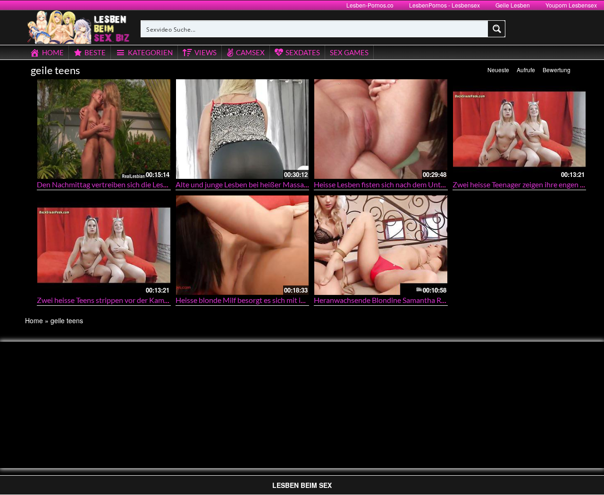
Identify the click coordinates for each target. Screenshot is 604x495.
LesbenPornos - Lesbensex (444, 5)
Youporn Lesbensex (571, 5)
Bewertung (556, 70)
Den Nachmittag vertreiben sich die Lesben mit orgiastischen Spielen (147, 184)
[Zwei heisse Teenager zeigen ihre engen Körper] (520, 129)
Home (34, 320)
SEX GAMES (349, 52)
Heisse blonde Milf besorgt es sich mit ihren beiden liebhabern (276, 299)
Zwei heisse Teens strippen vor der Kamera (106, 299)
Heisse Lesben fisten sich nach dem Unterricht (388, 184)
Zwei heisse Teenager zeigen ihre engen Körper (528, 184)
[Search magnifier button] (497, 29)
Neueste (498, 70)
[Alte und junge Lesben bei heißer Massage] (243, 129)
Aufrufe (526, 70)
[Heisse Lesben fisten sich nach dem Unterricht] (381, 129)
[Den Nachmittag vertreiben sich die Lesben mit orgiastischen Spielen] (104, 129)
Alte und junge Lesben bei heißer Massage (243, 184)
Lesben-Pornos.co (370, 5)
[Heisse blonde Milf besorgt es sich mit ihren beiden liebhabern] (243, 245)
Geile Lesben (512, 5)
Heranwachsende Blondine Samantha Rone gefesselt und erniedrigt (422, 299)
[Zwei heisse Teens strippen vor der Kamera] (104, 245)
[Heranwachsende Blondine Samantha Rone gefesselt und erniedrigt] (381, 245)
